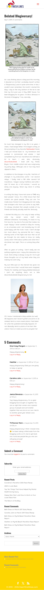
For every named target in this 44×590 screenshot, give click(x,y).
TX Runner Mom (16, 423)
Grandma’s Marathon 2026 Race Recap (18, 483)
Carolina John (15, 378)
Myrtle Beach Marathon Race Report (26, 522)
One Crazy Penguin (17, 346)
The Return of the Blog (12, 501)
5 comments (17, 20)
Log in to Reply (15, 355)
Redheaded (30, 149)
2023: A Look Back (10, 486)
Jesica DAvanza (16, 394)
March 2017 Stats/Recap (23, 509)
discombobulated (10, 162)
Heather (13, 362)
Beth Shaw (8, 509)
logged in (17, 454)
